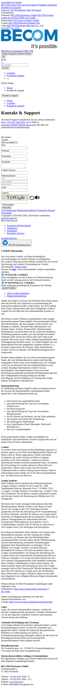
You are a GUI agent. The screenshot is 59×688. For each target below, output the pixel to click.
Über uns (20, 5)
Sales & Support (33, 10)
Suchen (5, 68)
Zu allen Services (9, 238)
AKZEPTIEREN (8, 288)
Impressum (12, 210)
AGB (3, 210)
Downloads (6, 213)
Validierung (12, 228)
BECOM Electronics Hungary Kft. (24, 23)
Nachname (6, 156)
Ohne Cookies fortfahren (18, 293)
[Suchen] (2, 62)
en (5, 59)
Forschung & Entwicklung (19, 225)
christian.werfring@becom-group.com (18, 125)
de (2, 59)
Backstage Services (15, 233)
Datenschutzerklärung (27, 210)
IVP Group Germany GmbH (26, 20)
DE (3, 57)
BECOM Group (8, 5)
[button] (32, 199)
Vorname (5, 150)
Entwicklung (31, 5)
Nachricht (5, 162)
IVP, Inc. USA (13, 28)
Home (9, 88)
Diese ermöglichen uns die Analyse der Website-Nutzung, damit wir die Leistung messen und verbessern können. (27, 277)
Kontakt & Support (15, 75)
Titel (3, 145)
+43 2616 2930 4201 (15, 122)
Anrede (4, 140)
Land (3, 187)
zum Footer (16, 2)
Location (11, 73)
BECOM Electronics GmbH (24, 15)
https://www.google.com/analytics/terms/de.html (30, 602)
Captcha (5, 193)
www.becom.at (16, 682)
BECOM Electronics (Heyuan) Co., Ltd (25, 25)
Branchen (52, 5)
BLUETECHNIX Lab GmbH (22, 18)
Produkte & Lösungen (11, 7)
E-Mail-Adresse (8, 170)
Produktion (43, 5)
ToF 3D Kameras (18, 10)
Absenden (6, 208)
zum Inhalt (6, 2)
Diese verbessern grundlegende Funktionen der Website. (26, 284)
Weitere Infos (21, 267)
